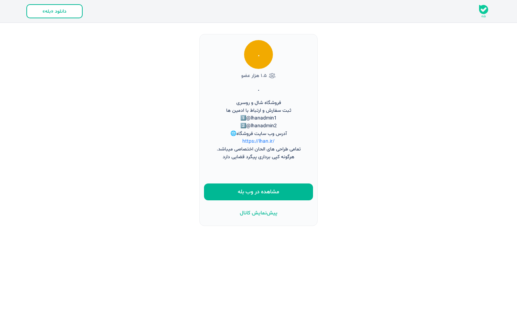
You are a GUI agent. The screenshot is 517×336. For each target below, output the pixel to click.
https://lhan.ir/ (258, 141)
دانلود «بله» (54, 11)
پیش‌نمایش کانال (258, 213)
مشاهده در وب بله (258, 192)
